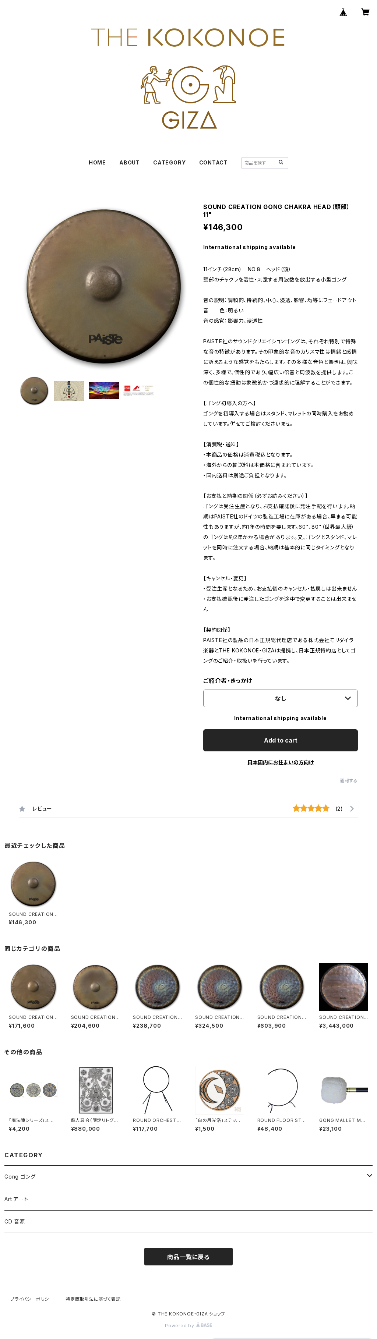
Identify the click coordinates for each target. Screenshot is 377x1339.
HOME (97, 162)
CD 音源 (14, 1221)
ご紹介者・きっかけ (228, 680)
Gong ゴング (19, 1176)
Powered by (180, 1325)
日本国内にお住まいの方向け (280, 762)
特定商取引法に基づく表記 (93, 1299)
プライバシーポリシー (32, 1299)
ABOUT (129, 162)
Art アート (16, 1199)
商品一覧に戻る (188, 1257)
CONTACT (213, 162)
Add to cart (280, 740)
